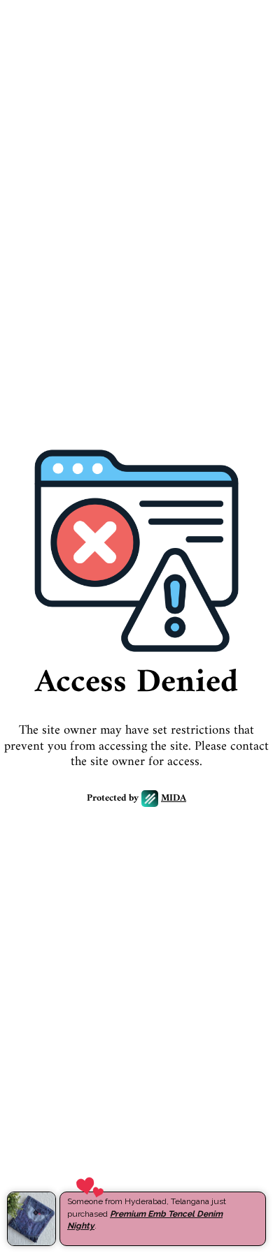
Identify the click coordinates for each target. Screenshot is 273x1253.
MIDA (173, 799)
